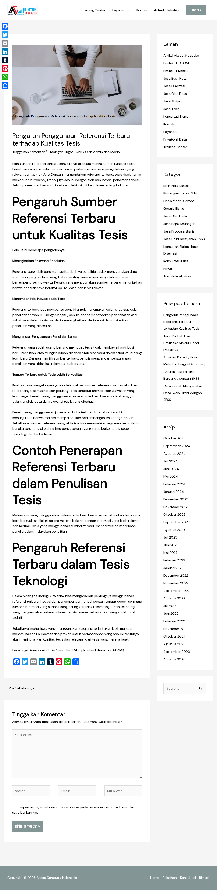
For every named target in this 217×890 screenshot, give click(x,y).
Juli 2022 (170, 606)
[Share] (5, 85)
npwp (167, 268)
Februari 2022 (174, 621)
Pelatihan (170, 877)
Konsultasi (188, 877)
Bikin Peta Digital (176, 185)
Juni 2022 (170, 613)
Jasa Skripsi (172, 101)
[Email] (5, 43)
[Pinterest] (5, 68)
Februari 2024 (174, 484)
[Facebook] (5, 26)
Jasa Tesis (171, 109)
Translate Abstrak (177, 276)
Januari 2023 (173, 568)
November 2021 (175, 629)
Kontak (141, 10)
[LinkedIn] (5, 51)
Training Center (94, 10)
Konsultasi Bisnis (175, 116)
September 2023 (176, 522)
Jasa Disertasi (174, 86)
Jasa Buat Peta (175, 78)
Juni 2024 (171, 469)
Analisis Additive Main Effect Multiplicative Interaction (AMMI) (77, 650)
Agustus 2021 (173, 644)
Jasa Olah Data (175, 93)
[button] (196, 10)
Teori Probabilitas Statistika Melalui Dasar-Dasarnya (182, 343)
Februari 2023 (174, 560)
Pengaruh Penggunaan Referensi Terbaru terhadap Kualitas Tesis (181, 322)
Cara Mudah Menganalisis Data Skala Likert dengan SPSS (183, 393)
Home (154, 877)
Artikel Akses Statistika (181, 55)
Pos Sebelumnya (19, 688)
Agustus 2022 (174, 598)
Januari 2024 (173, 491)
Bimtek (204, 877)
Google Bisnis (173, 208)
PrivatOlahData (175, 139)
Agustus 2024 (174, 453)
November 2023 (175, 507)
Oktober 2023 (174, 514)
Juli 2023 (170, 537)
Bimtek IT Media (175, 71)
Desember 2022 (175, 575)
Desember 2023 (175, 499)
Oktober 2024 (174, 438)
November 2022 (175, 583)
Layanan (118, 10)
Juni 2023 (170, 545)
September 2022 (176, 590)
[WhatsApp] (5, 77)
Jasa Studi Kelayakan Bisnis (184, 239)
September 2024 (176, 446)
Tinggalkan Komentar (28, 152)
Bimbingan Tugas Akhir (65, 152)
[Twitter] (5, 34)
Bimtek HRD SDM (176, 63)
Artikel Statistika (166, 10)
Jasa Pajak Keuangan (179, 224)
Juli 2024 (170, 461)
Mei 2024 (170, 476)
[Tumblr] (5, 60)
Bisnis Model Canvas (179, 201)
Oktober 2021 (174, 636)
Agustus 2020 (174, 659)
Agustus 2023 (174, 530)
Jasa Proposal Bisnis (179, 231)
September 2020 (176, 651)
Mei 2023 (170, 552)
